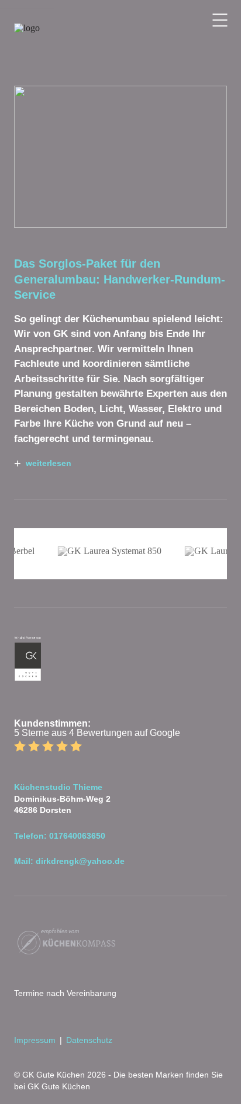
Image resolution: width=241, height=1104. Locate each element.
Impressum (35, 1040)
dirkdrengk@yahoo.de (80, 861)
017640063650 (77, 835)
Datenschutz (89, 1040)
